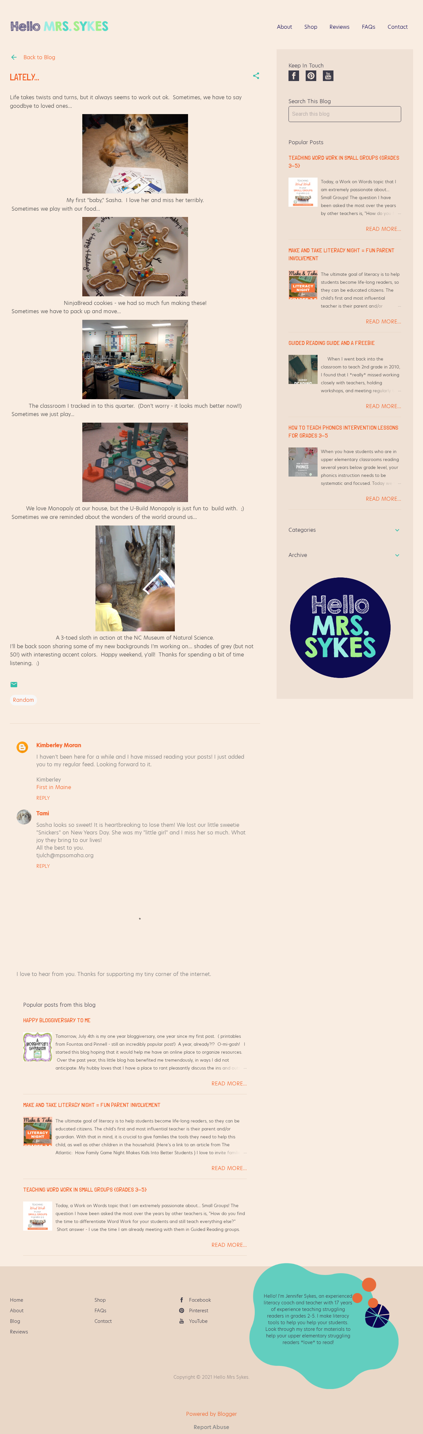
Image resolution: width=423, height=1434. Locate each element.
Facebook (200, 1300)
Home (16, 1300)
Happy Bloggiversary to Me (57, 1020)
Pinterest (198, 1310)
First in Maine (53, 787)
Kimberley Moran (58, 745)
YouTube (198, 1321)
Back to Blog (38, 57)
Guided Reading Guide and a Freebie (331, 342)
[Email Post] (14, 687)
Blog (15, 1321)
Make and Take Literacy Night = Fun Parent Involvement (92, 1104)
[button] (256, 76)
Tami (42, 813)
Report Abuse (211, 1427)
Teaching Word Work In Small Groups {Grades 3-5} (85, 1189)
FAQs (368, 27)
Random (23, 700)
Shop (310, 27)
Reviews (339, 27)
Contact (398, 27)
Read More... (229, 1083)
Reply (43, 798)
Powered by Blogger (211, 1414)
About (284, 27)
